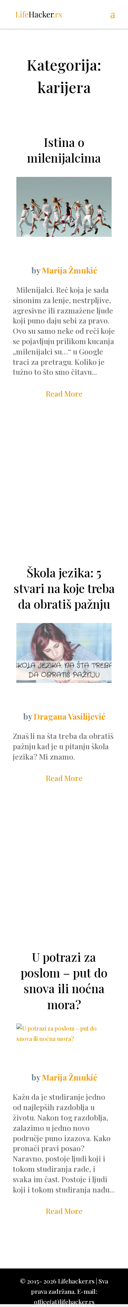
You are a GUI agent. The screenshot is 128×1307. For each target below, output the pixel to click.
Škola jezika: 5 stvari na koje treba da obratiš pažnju (64, 588)
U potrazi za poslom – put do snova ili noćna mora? (64, 980)
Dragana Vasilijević (69, 716)
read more (64, 393)
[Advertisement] (64, 487)
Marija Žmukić (69, 270)
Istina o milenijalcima (64, 150)
